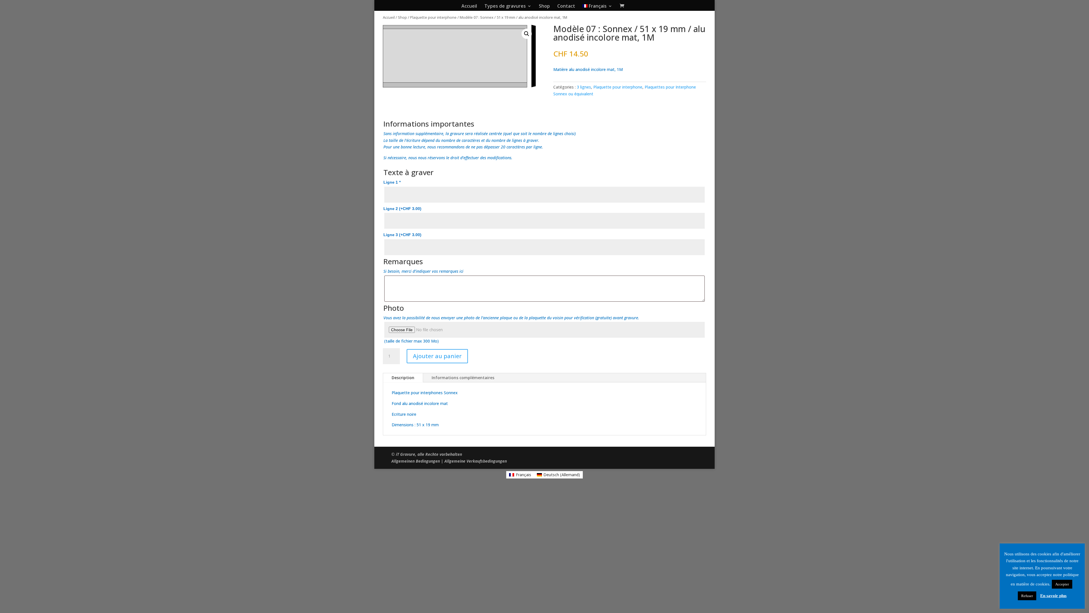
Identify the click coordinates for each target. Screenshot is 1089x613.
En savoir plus (1053, 595)
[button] (527, 34)
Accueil (469, 6)
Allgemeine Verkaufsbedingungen (475, 461)
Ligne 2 (402, 208)
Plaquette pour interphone (433, 17)
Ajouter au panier (437, 356)
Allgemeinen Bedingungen (415, 461)
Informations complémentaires (463, 377)
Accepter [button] (1062, 584)
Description (403, 377)
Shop (544, 6)
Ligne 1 (391, 182)
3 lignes (584, 87)
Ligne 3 (402, 234)
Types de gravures (505, 6)
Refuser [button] (1027, 596)
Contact (566, 6)
